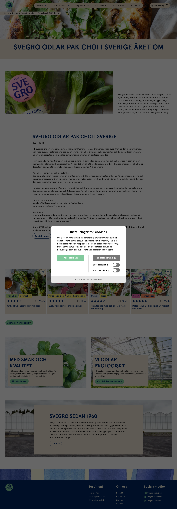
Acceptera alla (71, 257)
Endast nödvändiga (106, 257)
